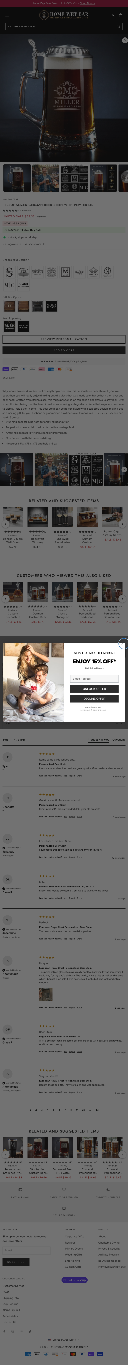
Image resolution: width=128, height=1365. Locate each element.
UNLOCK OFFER (94, 688)
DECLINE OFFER (94, 698)
